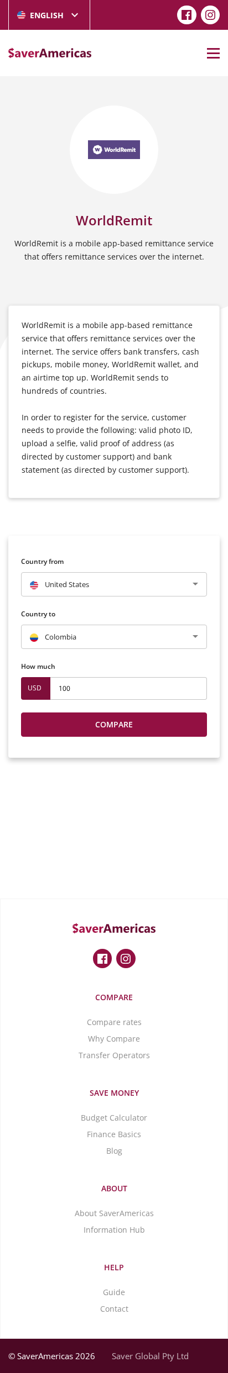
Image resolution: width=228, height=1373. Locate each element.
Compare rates (114, 1022)
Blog (114, 1150)
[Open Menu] (213, 53)
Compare (114, 724)
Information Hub (114, 1229)
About (114, 1188)
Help (114, 1267)
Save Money (114, 1092)
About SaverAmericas (114, 1213)
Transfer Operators (114, 1055)
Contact (114, 1308)
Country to (38, 614)
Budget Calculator (114, 1117)
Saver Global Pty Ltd (150, 1355)
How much (38, 666)
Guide (114, 1292)
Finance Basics (114, 1134)
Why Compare (114, 1038)
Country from (42, 561)
